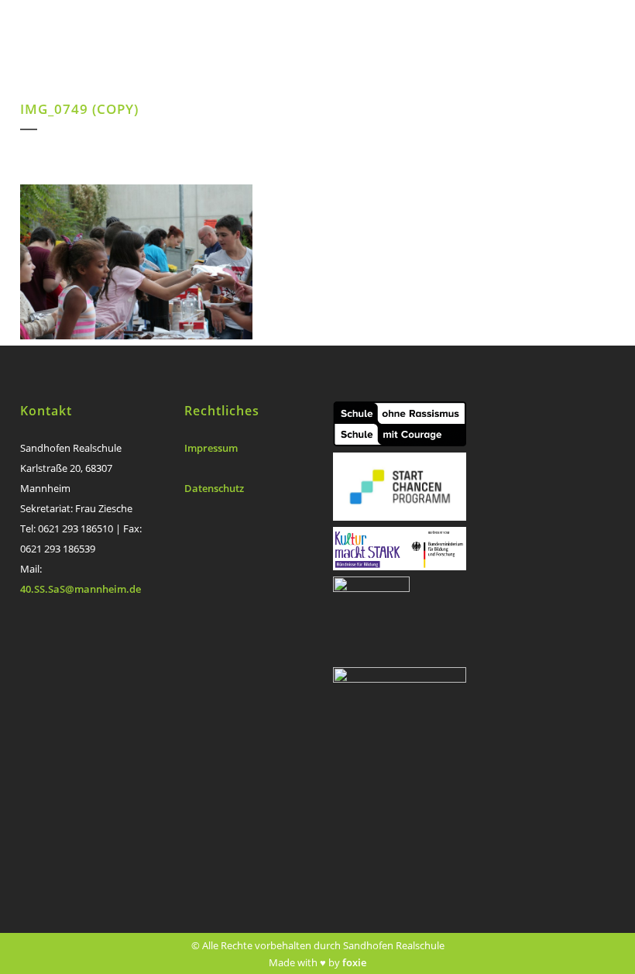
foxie (354, 962)
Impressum (211, 448)
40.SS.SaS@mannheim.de (80, 589)
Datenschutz (214, 488)
